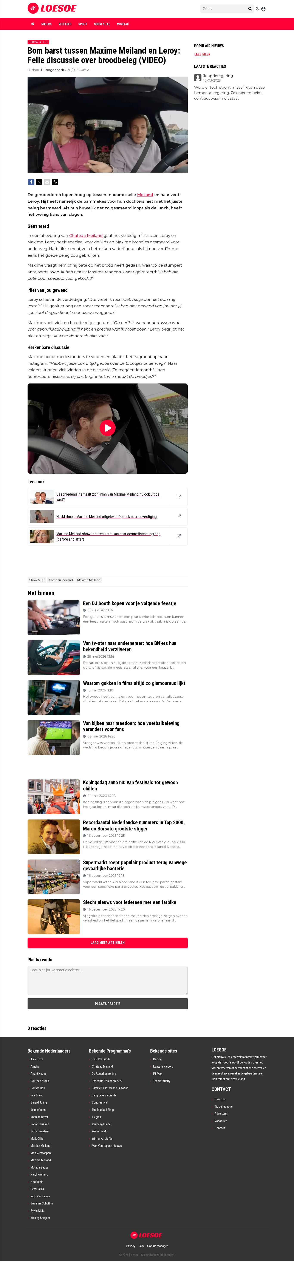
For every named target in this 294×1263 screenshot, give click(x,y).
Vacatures (221, 1121)
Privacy (130, 1246)
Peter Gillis (37, 1189)
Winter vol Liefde (102, 1139)
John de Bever (39, 1117)
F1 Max (157, 1074)
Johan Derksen (40, 1124)
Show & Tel (102, 24)
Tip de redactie (224, 1106)
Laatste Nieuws (163, 1066)
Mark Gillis (37, 1139)
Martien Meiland (40, 1146)
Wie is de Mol (100, 1131)
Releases (65, 24)
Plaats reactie (107, 1004)
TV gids (96, 1117)
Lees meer (202, 54)
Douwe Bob (38, 1088)
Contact (220, 1128)
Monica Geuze (39, 1167)
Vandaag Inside (101, 1124)
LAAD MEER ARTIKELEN (108, 943)
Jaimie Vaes (38, 1110)
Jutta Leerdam (40, 1131)
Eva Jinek (36, 1095)
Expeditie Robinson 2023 (107, 1081)
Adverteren (221, 1114)
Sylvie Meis (37, 1211)
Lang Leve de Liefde (104, 1095)
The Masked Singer (103, 1110)
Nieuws (46, 24)
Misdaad (123, 24)
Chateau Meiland (86, 235)
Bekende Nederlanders (49, 1051)
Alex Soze (37, 1059)
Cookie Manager (157, 1246)
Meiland (145, 194)
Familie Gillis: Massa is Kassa (110, 1088)
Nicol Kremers (39, 1174)
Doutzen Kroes (40, 1081)
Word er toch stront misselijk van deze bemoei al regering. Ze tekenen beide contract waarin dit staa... (229, 92)
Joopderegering (218, 76)
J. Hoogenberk (52, 70)
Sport (82, 24)
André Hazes (38, 1074)
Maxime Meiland (88, 580)
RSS (141, 1246)
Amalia (35, 1066)
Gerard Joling (39, 1102)
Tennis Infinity (161, 1081)
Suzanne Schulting (42, 1203)
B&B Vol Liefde (101, 1059)
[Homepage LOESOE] (102, 9)
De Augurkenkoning (104, 1074)
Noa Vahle (37, 1182)
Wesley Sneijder (40, 1218)
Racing (157, 1059)
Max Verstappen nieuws (107, 1146)
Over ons (220, 1099)
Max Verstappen (41, 1153)
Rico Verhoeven (40, 1196)
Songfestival (100, 1102)
